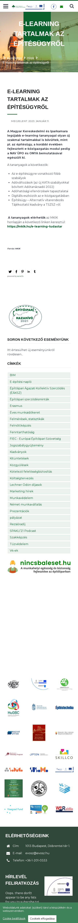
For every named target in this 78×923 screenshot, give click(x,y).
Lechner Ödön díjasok (26, 485)
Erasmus (16, 406)
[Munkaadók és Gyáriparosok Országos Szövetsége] (39, 733)
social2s (20, 276)
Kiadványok (18, 452)
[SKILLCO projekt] (64, 754)
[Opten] (39, 754)
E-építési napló (21, 382)
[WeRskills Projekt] (64, 809)
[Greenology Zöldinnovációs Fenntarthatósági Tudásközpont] (64, 684)
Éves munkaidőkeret (25, 412)
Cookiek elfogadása (42, 918)
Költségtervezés (21, 478)
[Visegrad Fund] (14, 809)
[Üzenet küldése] (61, 7)
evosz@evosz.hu (37, 853)
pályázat (16, 517)
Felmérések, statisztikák (27, 419)
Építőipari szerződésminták (29, 399)
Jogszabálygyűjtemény (27, 445)
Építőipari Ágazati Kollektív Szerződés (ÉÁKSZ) (37, 390)
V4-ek (14, 550)
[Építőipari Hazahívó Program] (25, 316)
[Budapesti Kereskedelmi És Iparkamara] (14, 684)
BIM (13, 375)
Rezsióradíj (17, 524)
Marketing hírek (21, 491)
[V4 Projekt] (64, 788)
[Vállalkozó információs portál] (39, 809)
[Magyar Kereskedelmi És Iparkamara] (39, 707)
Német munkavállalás (26, 504)
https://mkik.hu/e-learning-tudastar (34, 226)
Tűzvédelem (19, 544)
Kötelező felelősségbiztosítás (31, 471)
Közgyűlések (19, 465)
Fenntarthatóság (22, 432)
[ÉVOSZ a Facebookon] (54, 6)
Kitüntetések (19, 458)
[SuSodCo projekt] (39, 769)
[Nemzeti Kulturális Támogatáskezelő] (64, 733)
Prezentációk (19, 511)
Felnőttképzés (20, 425)
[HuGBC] (14, 707)
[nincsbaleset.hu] (39, 566)
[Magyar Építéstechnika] (64, 707)
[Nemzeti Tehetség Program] (14, 754)
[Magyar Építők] (14, 733)
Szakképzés (18, 537)
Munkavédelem (21, 498)
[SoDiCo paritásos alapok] (14, 769)
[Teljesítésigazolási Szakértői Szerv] (14, 788)
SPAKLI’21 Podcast (23, 531)
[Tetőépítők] (39, 788)
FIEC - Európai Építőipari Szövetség (35, 438)
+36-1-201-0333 (36, 860)
